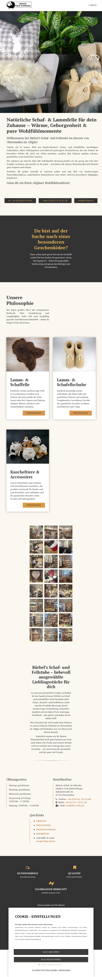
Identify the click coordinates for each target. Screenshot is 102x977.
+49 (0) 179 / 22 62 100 (76, 802)
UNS (43, 821)
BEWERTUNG (42, 833)
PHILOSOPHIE (43, 825)
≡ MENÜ (93, 5)
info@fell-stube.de (75, 805)
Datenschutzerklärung (45, 970)
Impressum (64, 970)
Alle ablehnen (51, 952)
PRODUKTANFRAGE (46, 829)
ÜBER (38, 821)
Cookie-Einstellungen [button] (50, 964)
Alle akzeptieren (51, 960)
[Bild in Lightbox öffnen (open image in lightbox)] (36, 532)
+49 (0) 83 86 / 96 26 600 (79, 799)
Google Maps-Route (45, 841)
